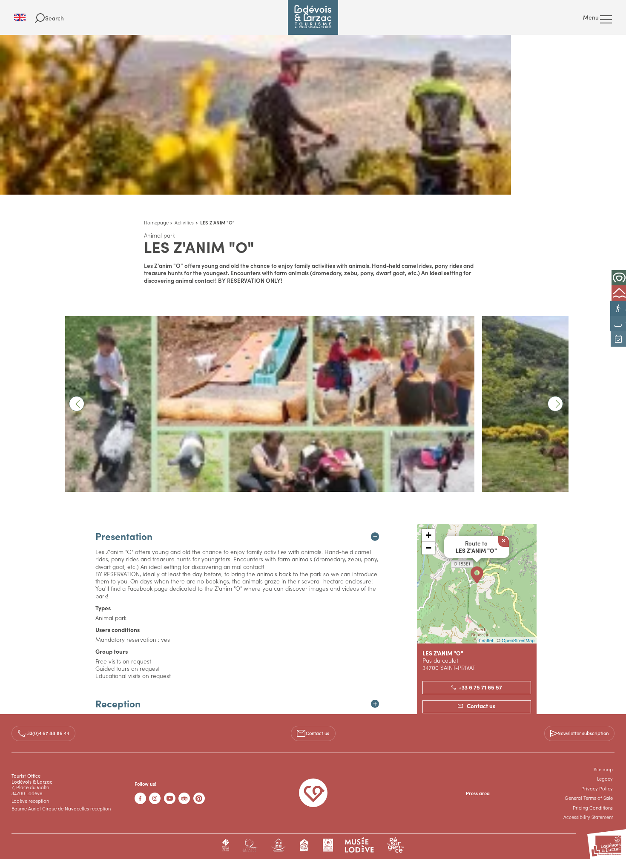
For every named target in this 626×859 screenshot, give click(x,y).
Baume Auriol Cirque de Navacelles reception (61, 808)
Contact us (317, 733)
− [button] (428, 548)
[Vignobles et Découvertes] (328, 845)
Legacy (605, 778)
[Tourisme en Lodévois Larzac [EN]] (313, 17)
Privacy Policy (597, 788)
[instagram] (155, 798)
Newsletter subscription (583, 733)
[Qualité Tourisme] (249, 845)
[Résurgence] (395, 845)
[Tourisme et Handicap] (278, 845)
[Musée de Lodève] (359, 845)
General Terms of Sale (589, 797)
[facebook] (140, 798)
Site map (603, 769)
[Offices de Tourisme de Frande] (226, 845)
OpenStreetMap (518, 640)
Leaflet (486, 640)
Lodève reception (30, 800)
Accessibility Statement (588, 816)
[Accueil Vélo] (304, 845)
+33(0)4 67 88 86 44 (47, 733)
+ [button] (428, 535)
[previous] (76, 403)
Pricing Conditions (593, 807)
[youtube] (169, 798)
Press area (478, 793)
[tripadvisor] (184, 798)
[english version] (24, 17)
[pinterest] (199, 798)
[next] (555, 403)
